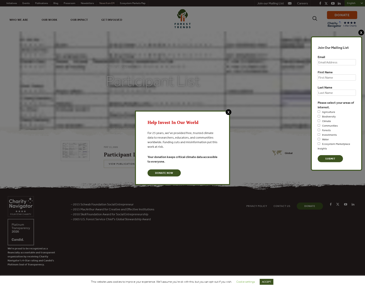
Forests (326, 130)
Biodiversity (329, 116)
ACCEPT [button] (266, 281)
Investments (329, 134)
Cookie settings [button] (245, 281)
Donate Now (164, 173)
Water (325, 139)
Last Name (325, 87)
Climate (326, 121)
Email (321, 57)
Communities (330, 125)
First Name (325, 72)
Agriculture (328, 112)
